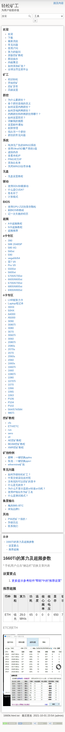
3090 (11, 321)
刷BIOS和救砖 (16, 210)
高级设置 (13, 89)
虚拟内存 (13, 152)
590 (10, 254)
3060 (11, 338)
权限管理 (13, 128)
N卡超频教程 (15, 227)
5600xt (12, 272)
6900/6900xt (15, 290)
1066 (11, 388)
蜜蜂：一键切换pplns (20, 457)
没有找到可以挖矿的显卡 (22, 481)
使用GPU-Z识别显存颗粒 (22, 206)
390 (10, 240)
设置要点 (14, 545)
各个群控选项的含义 (19, 103)
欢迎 (10, 34)
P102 (11, 405)
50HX (11, 310)
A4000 (11, 314)
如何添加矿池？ (17, 65)
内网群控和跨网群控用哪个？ (24, 113)
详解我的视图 (15, 121)
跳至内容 (58, 3)
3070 (11, 331)
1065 (11, 391)
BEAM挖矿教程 (16, 444)
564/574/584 (15, 409)
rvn (10, 429)
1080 (11, 377)
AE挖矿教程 (14, 440)
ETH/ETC (13, 426)
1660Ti (12, 367)
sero (10, 433)
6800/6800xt (15, 286)
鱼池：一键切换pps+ (19, 461)
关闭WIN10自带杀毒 (19, 166)
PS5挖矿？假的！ (18, 519)
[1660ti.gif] (32, 670)
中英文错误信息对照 (19, 477)
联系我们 (13, 526)
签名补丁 (13, 193)
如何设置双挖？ (17, 117)
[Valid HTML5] (40, 723)
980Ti (11, 412)
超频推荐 (13, 230)
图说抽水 (13, 58)
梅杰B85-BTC (15, 505)
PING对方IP (14, 159)
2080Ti (12, 342)
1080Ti (12, 374)
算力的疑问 (14, 51)
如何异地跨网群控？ (19, 110)
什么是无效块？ (17, 484)
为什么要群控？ (17, 99)
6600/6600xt (15, 279)
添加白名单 (14, 162)
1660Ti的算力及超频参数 (20, 541)
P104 (11, 402)
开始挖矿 (13, 82)
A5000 (11, 317)
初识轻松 (13, 79)
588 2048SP (15, 244)
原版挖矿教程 (15, 55)
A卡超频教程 (15, 223)
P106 (11, 398)
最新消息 (13, 41)
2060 (11, 359)
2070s (11, 349)
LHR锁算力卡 (15, 300)
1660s (11, 363)
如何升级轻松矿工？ (19, 474)
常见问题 (13, 44)
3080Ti (12, 324)
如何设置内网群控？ (19, 106)
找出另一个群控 (17, 131)
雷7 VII (12, 261)
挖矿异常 (13, 86)
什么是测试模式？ (18, 495)
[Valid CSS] (55, 723)
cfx (9, 422)
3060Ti (12, 335)
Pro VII (12, 265)
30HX (11, 307)
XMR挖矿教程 (16, 447)
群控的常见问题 (17, 135)
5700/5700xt (15, 275)
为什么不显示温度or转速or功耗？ (27, 488)
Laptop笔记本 (15, 303)
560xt (11, 251)
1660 (11, 370)
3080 (11, 328)
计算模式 (13, 196)
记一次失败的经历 (18, 213)
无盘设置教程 (15, 176)
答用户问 (13, 48)
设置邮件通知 (15, 124)
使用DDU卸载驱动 (18, 186)
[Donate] (10, 723)
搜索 (30, 16)
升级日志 (13, 522)
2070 (11, 352)
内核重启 (13, 62)
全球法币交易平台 (18, 69)
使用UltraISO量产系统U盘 (22, 148)
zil (9, 436)
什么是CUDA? (16, 189)
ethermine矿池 (16, 464)
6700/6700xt (15, 282)
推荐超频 (14, 549)
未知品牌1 (14, 509)
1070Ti (12, 381)
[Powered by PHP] (25, 723)
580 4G (12, 247)
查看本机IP (14, 155)
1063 (11, 395)
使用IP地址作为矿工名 (20, 492)
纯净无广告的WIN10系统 (22, 145)
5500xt (12, 268)
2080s (11, 345)
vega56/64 (14, 258)
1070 (11, 384)
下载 (10, 37)
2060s (11, 356)
